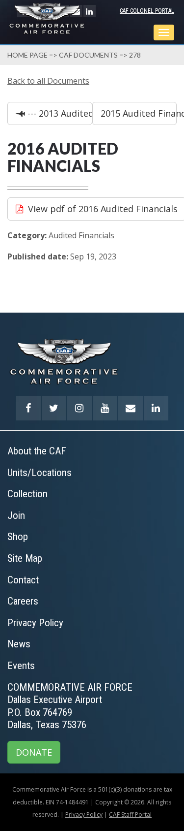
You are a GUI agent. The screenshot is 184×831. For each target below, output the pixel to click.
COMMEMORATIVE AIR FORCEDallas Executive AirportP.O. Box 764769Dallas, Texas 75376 (69, 706)
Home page (27, 55)
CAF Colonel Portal (147, 10)
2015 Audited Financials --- (139, 113)
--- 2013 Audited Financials (58, 113)
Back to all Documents (48, 80)
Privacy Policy (84, 814)
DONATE (34, 752)
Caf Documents (88, 55)
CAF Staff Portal (130, 814)
